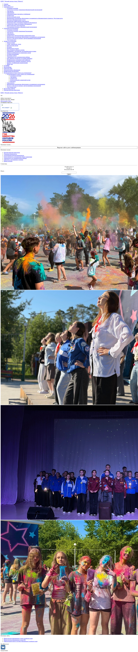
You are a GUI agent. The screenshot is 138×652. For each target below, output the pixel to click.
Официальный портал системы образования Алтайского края (20, 641)
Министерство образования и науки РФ (15, 640)
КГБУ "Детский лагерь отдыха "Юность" (12, 1)
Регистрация (4, 101)
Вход (9, 101)
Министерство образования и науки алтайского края (18, 638)
